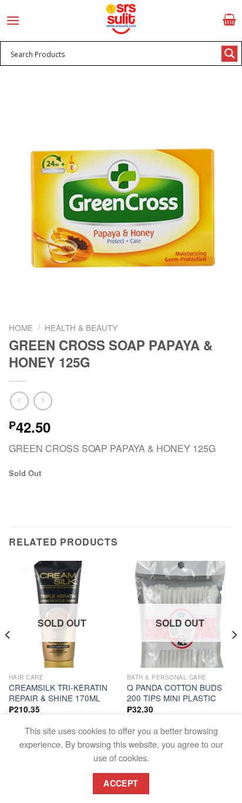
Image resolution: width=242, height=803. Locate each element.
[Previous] (8, 659)
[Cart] (229, 19)
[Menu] (13, 20)
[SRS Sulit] (121, 19)
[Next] (234, 659)
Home (21, 327)
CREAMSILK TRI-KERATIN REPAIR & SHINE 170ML (58, 692)
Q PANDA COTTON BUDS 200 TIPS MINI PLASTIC (174, 692)
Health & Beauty (81, 327)
